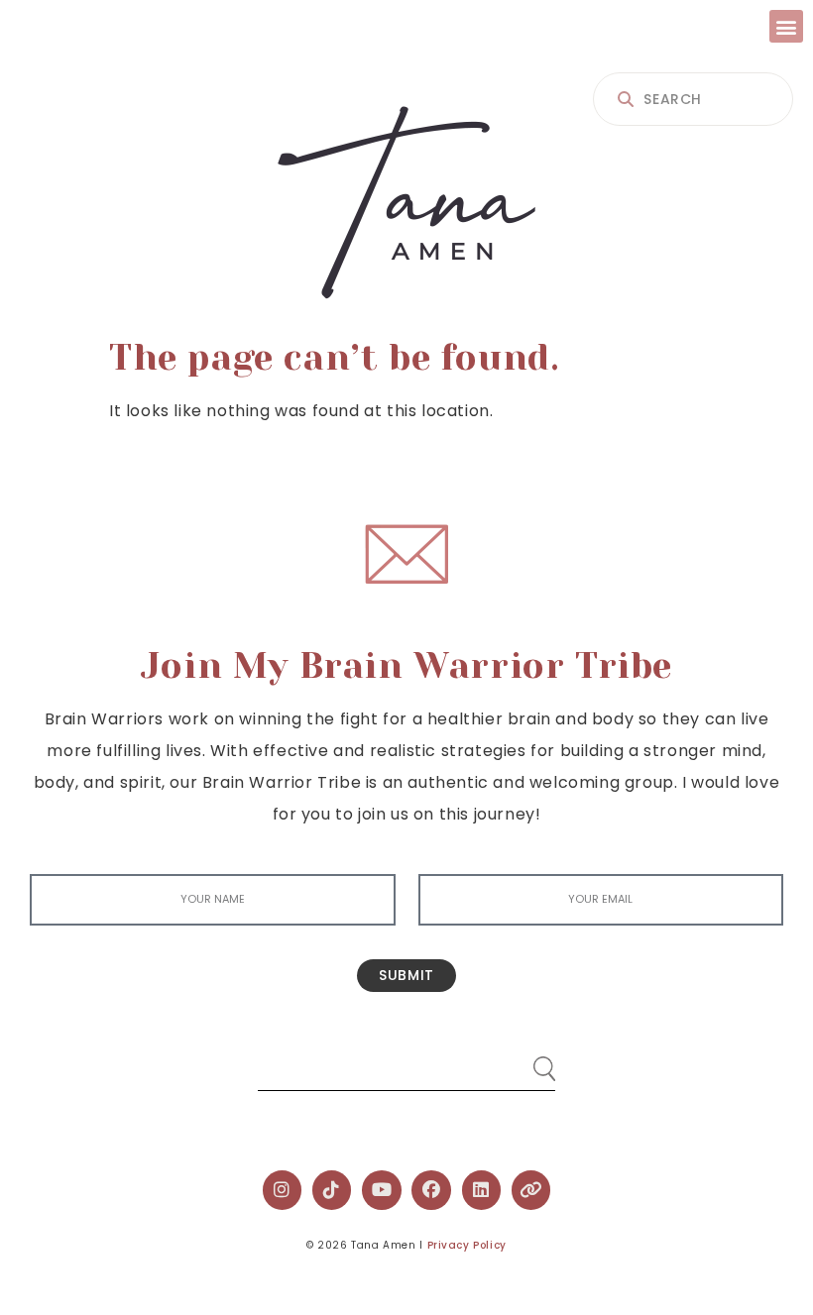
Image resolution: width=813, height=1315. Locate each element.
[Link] (531, 1190)
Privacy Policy (467, 1245)
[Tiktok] (332, 1190)
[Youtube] (382, 1190)
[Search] (525, 1061)
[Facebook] (431, 1190)
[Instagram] (282, 1190)
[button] (786, 26)
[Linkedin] (482, 1190)
